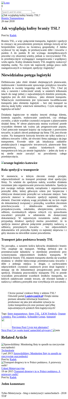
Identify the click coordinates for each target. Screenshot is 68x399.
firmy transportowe (17, 313)
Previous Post (30, 327)
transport (51, 316)
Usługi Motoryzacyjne (13, 368)
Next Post (26, 330)
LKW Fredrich (49, 313)
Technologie (7, 350)
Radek (13, 35)
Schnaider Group (36, 316)
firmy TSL (34, 313)
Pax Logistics (19, 316)
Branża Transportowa (12, 18)
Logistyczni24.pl (34, 296)
